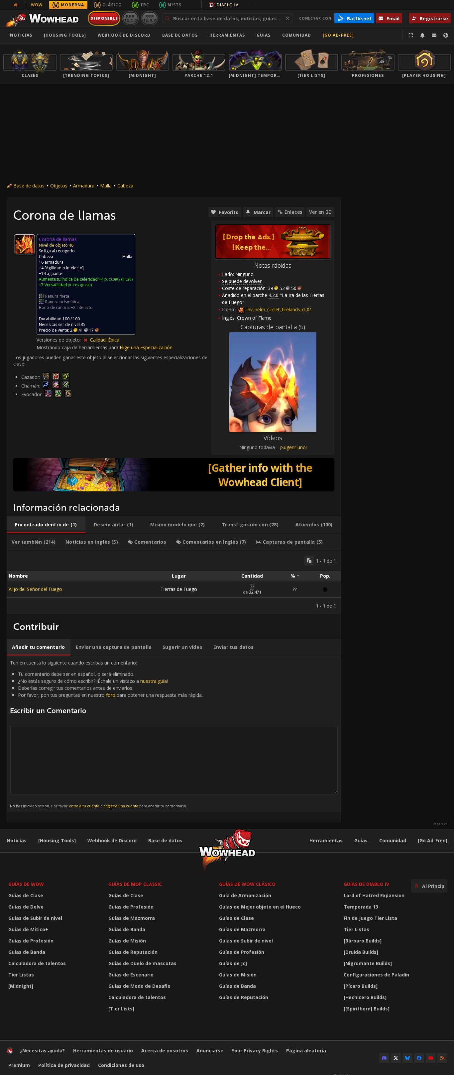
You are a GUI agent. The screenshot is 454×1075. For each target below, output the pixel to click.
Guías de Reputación (133, 952)
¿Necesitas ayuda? (42, 1050)
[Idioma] (446, 35)
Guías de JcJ (233, 963)
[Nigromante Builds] (368, 963)
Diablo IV (227, 5)
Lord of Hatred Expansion (374, 895)
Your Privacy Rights (255, 1050)
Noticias (21, 35)
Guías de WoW (26, 884)
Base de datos (180, 35)
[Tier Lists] (121, 1008)
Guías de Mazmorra (131, 918)
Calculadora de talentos (37, 963)
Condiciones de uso (121, 1065)
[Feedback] (434, 35)
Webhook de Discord (124, 35)
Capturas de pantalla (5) (273, 327)
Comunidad (296, 35)
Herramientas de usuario (103, 1050)
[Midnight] (20, 986)
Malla (106, 185)
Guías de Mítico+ (28, 929)
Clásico (112, 5)
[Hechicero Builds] (365, 997)
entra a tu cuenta (84, 805)
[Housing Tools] (57, 840)
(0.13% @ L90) (79, 284)
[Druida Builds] (361, 952)
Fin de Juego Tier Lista (370, 918)
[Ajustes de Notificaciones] (422, 35)
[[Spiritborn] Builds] (367, 1008)
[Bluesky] (407, 1058)
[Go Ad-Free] (338, 35)
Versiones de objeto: (59, 340)
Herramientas (326, 840)
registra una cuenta (121, 805)
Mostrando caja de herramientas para (78, 347)
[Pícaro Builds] (361, 986)
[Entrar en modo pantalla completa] (411, 35)
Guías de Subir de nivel (35, 918)
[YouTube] (431, 1058)
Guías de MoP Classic (135, 884)
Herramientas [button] (227, 35)
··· (192, 5)
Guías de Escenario (131, 974)
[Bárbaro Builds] (363, 941)
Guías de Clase (25, 895)
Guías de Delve (26, 907)
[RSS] (442, 1058)
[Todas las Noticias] (15, 5)
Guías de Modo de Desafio (139, 986)
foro (110, 695)
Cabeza (125, 185)
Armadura (83, 185)
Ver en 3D (320, 212)
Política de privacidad (64, 1065)
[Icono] (24, 244)
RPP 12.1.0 (130, 18)
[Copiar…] (309, 561)
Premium (19, 1065)
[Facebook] (419, 1058)
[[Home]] (44, 18)
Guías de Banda (26, 952)
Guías (264, 35)
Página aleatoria (306, 1050)
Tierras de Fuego (179, 589)
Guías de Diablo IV (366, 884)
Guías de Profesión (31, 941)
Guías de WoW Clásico (247, 884)
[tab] (46, 524)
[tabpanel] (174, 582)
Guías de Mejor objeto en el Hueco (260, 907)
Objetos (58, 185)
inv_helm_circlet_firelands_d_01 (278, 309)
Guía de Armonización (245, 895)
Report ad (440, 824)
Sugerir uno (293, 447)
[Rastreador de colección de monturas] (173, 474)
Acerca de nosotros (164, 1050)
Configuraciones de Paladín (376, 974)
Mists (174, 5)
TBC (144, 5)
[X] (396, 1058)
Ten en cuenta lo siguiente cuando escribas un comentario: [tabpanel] (106, 734)
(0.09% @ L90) (120, 279)
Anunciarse (209, 1050)
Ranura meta (57, 296)
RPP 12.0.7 (149, 18)
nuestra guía (153, 681)
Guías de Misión (127, 941)
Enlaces (293, 212)
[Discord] (384, 1058)
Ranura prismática (62, 302)
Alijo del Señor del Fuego (35, 589)
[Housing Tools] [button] (65, 35)
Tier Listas (21, 974)
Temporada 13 (361, 907)
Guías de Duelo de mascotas (142, 963)
